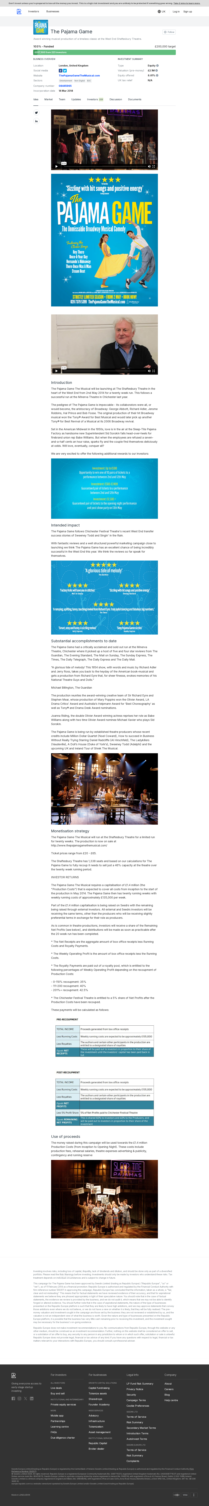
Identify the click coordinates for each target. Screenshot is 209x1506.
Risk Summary (135, 1422)
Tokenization (96, 1426)
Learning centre (60, 1426)
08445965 (65, 85)
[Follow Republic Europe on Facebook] (13, 1398)
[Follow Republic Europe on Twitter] (25, 1398)
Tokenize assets (98, 1393)
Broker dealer (96, 1448)
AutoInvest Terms (137, 1438)
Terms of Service (136, 1416)
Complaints (133, 1461)
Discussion (116, 99)
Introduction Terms (137, 1433)
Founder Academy (99, 1404)
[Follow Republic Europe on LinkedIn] (32, 1398)
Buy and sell (58, 1393)
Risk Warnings (67, 1274)
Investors (33, 11)
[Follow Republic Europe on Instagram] (19, 1398)
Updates (76, 99)
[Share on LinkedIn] (36, 121)
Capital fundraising (99, 1387)
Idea (35, 99)
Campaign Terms (136, 1400)
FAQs (54, 1432)
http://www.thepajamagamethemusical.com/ (79, 845)
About (168, 1383)
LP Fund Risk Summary (140, 1383)
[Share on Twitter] (36, 112)
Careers (169, 1389)
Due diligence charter (63, 1437)
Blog (167, 1394)
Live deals (56, 1387)
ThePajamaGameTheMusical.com (79, 75)
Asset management (99, 1432)
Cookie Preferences (138, 1405)
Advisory (94, 1415)
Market (48, 99)
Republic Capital (98, 1443)
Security (131, 1394)
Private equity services (63, 1404)
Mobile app (57, 1415)
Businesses (52, 11)
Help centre (171, 1400)
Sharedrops (95, 1399)
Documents (134, 99)
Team (62, 99)
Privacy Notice (135, 1389)
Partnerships (58, 1421)
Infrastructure (97, 1421)
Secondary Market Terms (141, 1427)
